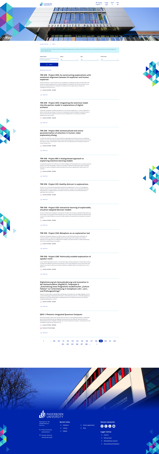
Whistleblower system (111, 441)
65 (72, 344)
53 (73, 341)
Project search (43, 56)
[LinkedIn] (109, 426)
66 (77, 344)
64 (68, 344)
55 (82, 341)
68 (86, 344)
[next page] (97, 344)
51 (63, 341)
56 (87, 341)
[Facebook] (105, 426)
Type (81, 56)
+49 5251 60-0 (45, 432)
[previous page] (43, 341)
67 (82, 344)
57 (91, 341)
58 (96, 341)
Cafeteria (66, 425)
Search (50, 64)
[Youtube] (113, 426)
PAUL (84, 428)
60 (106, 341)
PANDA (65, 431)
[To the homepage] (46, 3)
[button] (99, 4)
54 (77, 341)
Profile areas (103, 56)
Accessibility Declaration (111, 444)
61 (110, 341)
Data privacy (108, 438)
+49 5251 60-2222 (46, 437)
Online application (89, 425)
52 (68, 341)
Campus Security (46, 435)
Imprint (106, 435)
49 (54, 341)
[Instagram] (102, 426)
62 (115, 341)
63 (63, 344)
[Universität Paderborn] (79, 414)
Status (61, 56)
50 (59, 341)
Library (65, 428)
